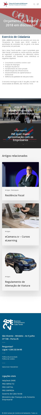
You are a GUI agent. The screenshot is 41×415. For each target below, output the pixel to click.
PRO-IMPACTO (8, 384)
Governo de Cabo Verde (12, 394)
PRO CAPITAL (7, 387)
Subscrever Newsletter (10, 367)
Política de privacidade (9, 357)
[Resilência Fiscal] (20, 181)
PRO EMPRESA (8, 390)
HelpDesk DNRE (9, 380)
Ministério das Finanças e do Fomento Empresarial (18, 398)
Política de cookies (8, 359)
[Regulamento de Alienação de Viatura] (20, 269)
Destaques (15, 190)
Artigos (20, 15)
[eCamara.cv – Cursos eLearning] (20, 224)
